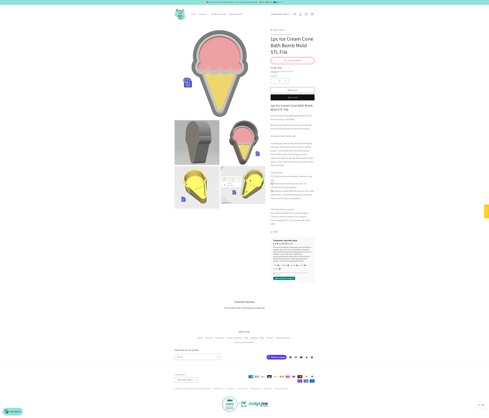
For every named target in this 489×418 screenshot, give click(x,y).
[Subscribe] (217, 357)
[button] (203, 14)
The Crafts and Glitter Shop (189, 389)
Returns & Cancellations (244, 342)
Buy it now (292, 97)
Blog (262, 338)
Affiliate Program (283, 338)
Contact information (281, 389)
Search (200, 338)
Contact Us (219, 338)
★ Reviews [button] (486, 211)
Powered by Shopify (204, 389)
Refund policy (218, 389)
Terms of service (242, 389)
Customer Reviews (234, 338)
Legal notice (268, 389)
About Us (209, 338)
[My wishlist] (306, 14)
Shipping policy (256, 389)
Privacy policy (230, 389)
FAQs (246, 338)
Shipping (274, 71)
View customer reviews (284, 278)
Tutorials (269, 338)
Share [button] (275, 232)
